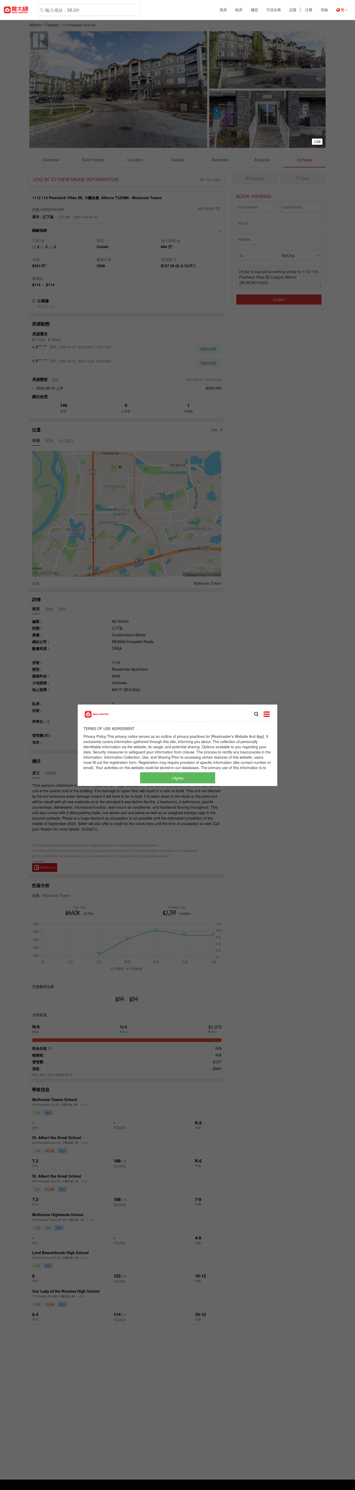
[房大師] (16, 10)
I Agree (177, 777)
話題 (293, 10)
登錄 (324, 10)
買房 (223, 10)
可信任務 (273, 10)
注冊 (308, 10)
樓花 (254, 10)
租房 (238, 10)
